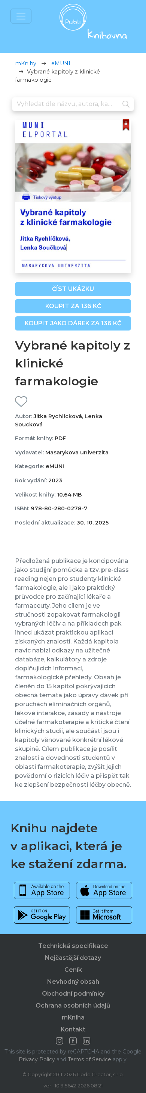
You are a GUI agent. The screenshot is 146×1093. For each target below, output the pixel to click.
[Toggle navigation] (20, 16)
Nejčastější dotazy (73, 957)
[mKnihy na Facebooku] (73, 1041)
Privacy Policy (37, 1059)
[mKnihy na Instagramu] (59, 1041)
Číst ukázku (73, 288)
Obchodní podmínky (73, 993)
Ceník (73, 969)
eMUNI (60, 63)
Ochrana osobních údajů (73, 1005)
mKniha (73, 1017)
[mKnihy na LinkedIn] (86, 1041)
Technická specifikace (73, 945)
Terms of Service (89, 1059)
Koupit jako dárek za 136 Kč (73, 323)
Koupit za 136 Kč (73, 306)
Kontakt (73, 1029)
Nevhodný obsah (73, 981)
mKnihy (25, 63)
